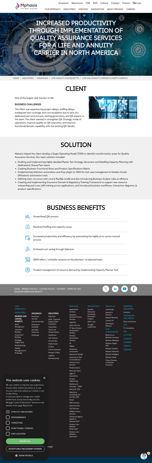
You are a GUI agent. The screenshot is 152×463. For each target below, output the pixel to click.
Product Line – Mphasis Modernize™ (74, 426)
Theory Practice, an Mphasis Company (111, 362)
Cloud (71, 400)
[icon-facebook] (134, 291)
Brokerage (35, 335)
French (126, 2)
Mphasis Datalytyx (112, 340)
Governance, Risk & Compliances (75, 358)
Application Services (73, 310)
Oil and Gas (52, 341)
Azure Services (74, 406)
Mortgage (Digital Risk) (19, 341)
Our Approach (52, 9)
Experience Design (76, 354)
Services (83, 9)
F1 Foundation (129, 328)
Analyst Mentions (112, 318)
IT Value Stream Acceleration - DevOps (75, 330)
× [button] (44, 378)
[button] (25, 455)
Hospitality (52, 327)
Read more (28, 405)
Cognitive (72, 322)
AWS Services (74, 403)
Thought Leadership (92, 326)
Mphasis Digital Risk (111, 344)
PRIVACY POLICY (30, 288)
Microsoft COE (74, 389)
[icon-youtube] (124, 291)
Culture (104, 2)
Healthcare (52, 335)
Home (16, 78)
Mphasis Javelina (112, 348)
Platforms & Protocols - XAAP (75, 385)
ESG (95, 2)
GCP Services (74, 408)
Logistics (51, 355)
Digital (71, 346)
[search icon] (134, 2)
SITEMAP (61, 288)
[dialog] (25, 417)
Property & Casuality (35, 325)
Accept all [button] (25, 441)
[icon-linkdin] (115, 291)
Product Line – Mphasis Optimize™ (74, 434)
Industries (69, 9)
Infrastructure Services (74, 363)
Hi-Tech (51, 347)
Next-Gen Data (75, 371)
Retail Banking (20, 345)
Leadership (110, 309)
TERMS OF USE (74, 288)
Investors (64, 2)
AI (70, 343)
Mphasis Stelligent (112, 354)
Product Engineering (73, 380)
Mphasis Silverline (112, 351)
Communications (54, 350)
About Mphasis (115, 9)
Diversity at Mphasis (110, 324)
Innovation (97, 9)
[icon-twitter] (106, 291)
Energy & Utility (54, 352)
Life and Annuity (38, 322)
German (137, 2)
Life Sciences (53, 338)
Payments (52, 316)
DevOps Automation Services (73, 338)
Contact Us (110, 320)
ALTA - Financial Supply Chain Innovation (54, 321)
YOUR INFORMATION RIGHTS (28, 291)
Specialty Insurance (35, 331)
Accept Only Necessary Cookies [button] (25, 449)
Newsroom (77, 2)
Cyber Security (74, 325)
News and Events (130, 322)
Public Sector (53, 344)
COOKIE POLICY (47, 288)
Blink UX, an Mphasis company (112, 336)
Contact (115, 2)
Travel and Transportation (53, 331)
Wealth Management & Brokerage (20, 350)
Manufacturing (53, 358)
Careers (130, 9)
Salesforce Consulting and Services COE (74, 394)
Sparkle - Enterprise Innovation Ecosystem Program (91, 314)
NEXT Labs (92, 322)
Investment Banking (19, 336)
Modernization (74, 368)
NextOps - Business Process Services (75, 317)
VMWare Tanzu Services (74, 412)
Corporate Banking (18, 331)
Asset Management (19, 325)
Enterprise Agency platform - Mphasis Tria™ (76, 419)
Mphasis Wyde (111, 357)
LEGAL (17, 288)
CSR (88, 2)
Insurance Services (35, 317)
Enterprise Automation (73, 350)
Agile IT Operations (73, 375)
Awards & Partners (109, 313)
